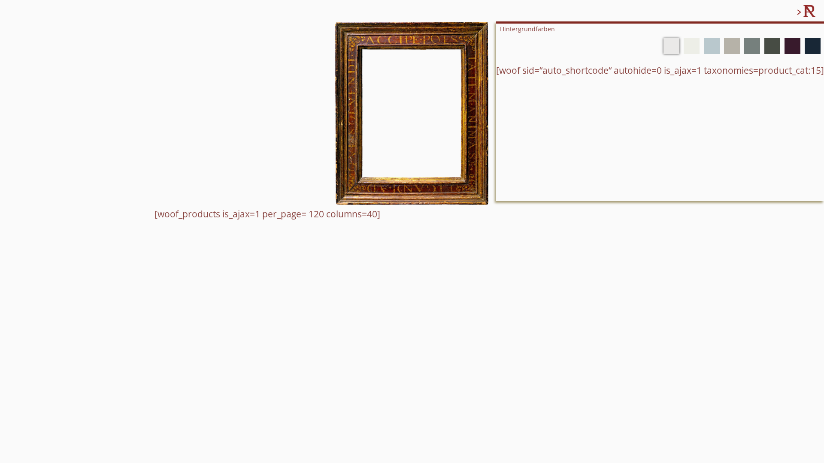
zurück (784, 11)
